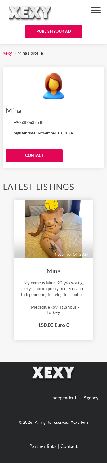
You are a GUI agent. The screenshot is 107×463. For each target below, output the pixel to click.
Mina (53, 271)
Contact (69, 446)
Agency (91, 398)
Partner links (43, 446)
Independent (63, 398)
